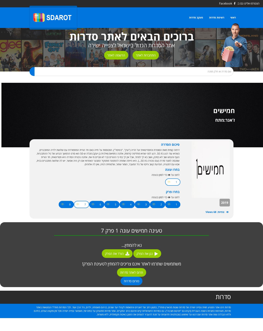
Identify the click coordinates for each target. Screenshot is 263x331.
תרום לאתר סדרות (131, 272)
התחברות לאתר (146, 55)
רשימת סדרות (216, 17)
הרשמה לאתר (116, 55)
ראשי (233, 17)
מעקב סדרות (196, 17)
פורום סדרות (131, 281)
